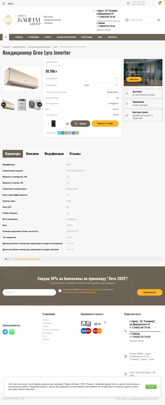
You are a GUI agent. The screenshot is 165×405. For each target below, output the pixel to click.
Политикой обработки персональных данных (79, 292)
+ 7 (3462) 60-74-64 (106, 16)
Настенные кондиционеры (39, 47)
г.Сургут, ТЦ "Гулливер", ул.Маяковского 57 (107, 12)
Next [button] (39, 104)
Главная (18, 37)
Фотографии (86, 37)
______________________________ (108, 19)
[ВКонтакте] (62, 132)
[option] (22, 78)
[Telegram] (70, 132)
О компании (33, 37)
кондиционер (30, 259)
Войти (10, 4)
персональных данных (93, 289)
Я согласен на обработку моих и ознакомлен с (88, 290)
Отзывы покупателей (66, 37)
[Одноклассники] (66, 132)
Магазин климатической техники (52, 20)
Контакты (112, 37)
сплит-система (18, 259)
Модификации (54, 153)
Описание (32, 153)
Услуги (48, 37)
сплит (37, 259)
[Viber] (73, 132)
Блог (100, 37)
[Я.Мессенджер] (59, 132)
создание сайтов (136, 399)
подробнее (134, 79)
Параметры (12, 153)
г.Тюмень (101, 23)
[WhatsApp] (77, 132)
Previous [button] (3, 104)
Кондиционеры (19, 47)
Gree (55, 47)
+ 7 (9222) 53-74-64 (106, 26)
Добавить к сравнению (67, 123)
